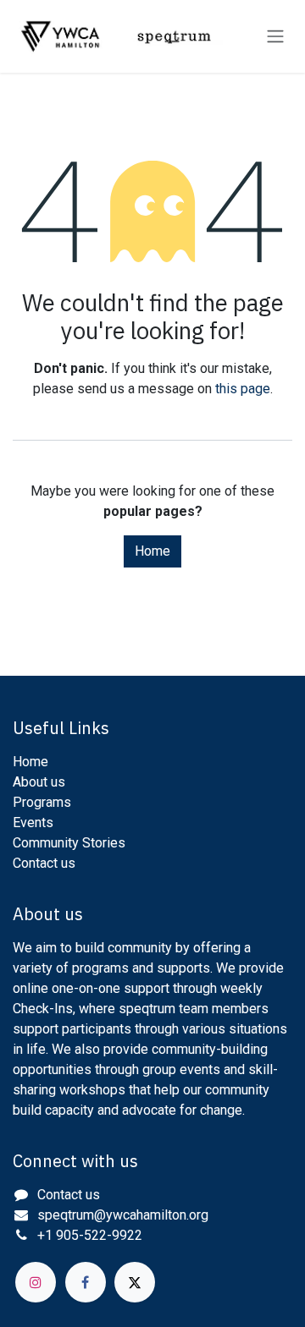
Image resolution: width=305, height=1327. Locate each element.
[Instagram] (35, 1282)
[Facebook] (85, 1282)
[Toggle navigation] (275, 36)
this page (242, 389)
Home (152, 551)
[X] (134, 1282)
